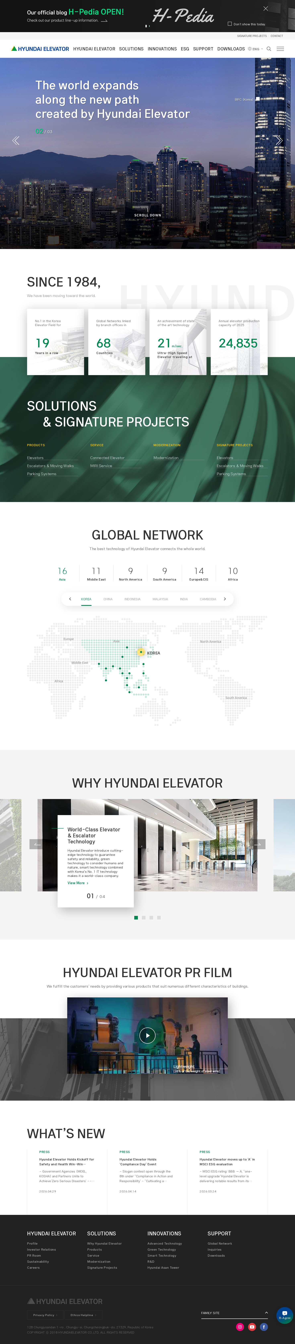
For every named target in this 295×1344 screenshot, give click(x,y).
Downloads (216, 1255)
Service (93, 1255)
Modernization (166, 457)
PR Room (34, 1255)
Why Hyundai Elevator (104, 1243)
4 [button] (159, 917)
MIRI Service (101, 465)
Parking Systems (42, 473)
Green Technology (162, 1249)
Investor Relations (41, 1249)
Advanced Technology (165, 1243)
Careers (33, 1267)
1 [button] (145, 26)
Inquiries (215, 1249)
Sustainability (38, 1261)
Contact (277, 36)
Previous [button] (15, 140)
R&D (151, 1261)
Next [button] (279, 140)
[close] (265, 8)
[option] (147, 140)
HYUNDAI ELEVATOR (94, 48)
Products (94, 1249)
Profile (32, 1243)
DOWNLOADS (231, 48)
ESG (185, 48)
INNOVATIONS (162, 48)
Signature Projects (252, 36)
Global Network (220, 1243)
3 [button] (151, 917)
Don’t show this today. (250, 24)
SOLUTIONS (131, 48)
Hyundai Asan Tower (163, 1267)
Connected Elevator (107, 457)
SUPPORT (203, 48)
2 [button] (149, 26)
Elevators (35, 457)
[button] (69, 599)
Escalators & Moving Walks (50, 465)
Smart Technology (162, 1255)
